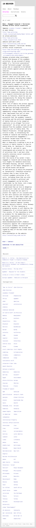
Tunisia (5, 499)
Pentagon (5, 470)
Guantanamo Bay (18, 400)
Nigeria (5, 454)
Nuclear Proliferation (10, 456)
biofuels (16, 318)
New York (16, 451)
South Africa (18, 487)
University (6, 504)
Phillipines (17, 470)
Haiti (4, 403)
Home (4, 9)
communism (6, 358)
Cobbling (5, 352)
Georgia (5, 397)
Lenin (15, 437)
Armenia (5, 307)
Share (5, 248)
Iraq (4, 428)
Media (4, 442)
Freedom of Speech (8, 389)
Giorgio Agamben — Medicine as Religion (15, 277)
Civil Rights (18, 349)
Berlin (5, 318)
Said (4, 485)
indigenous (6, 417)
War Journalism (7, 513)
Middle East (6, 445)
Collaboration (18, 352)
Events (23, 12)
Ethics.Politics (8, 380)
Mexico (16, 442)
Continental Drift (8, 360)
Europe (16, 380)
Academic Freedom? (15, 28)
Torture (16, 496)
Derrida (5, 375)
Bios (15, 321)
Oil (15, 459)
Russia (5, 482)
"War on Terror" (8, 287)
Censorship (17, 341)
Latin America (18, 434)
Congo (15, 358)
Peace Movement (18, 468)
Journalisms (15, 12)
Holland (16, 406)
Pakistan (16, 462)
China (4, 346)
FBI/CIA (16, 383)
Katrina (5, 434)
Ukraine (5, 501)
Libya (4, 439)
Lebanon (5, 437)
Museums (5, 448)
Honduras (16, 408)
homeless (5, 408)
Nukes (4, 459)
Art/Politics (18, 313)
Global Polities (19, 397)
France (16, 386)
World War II (18, 516)
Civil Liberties (8, 349)
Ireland (16, 428)
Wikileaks (6, 516)
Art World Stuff (8, 313)
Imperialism (17, 411)
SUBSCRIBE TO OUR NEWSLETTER (12, 245)
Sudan (15, 490)
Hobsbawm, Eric (7, 406)
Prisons (16, 473)
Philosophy (6, 473)
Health (16, 403)
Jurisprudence (18, 431)
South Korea (6, 490)
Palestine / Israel (9, 465)
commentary (17, 355)
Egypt (4, 377)
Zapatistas (17, 518)
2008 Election (7, 290)
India (15, 414)
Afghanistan (17, 296)
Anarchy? (5, 304)
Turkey (16, 499)
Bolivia (5, 327)
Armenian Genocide (8, 310)
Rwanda (16, 482)
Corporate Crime (8, 363)
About (10, 9)
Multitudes (17, 445)
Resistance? (6, 479)
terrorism (6, 493)
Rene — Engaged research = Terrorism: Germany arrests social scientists (16, 24)
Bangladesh (17, 315)
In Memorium (6, 414)
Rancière (16, 476)
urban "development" (9, 507)
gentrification (7, 394)
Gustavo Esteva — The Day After (12, 269)
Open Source (6, 462)
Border (5, 329)
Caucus (16, 338)
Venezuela (17, 510)
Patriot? (5, 468)
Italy (4, 431)
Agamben (16, 298)
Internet (16, 422)
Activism (5, 296)
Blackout (5, 324)
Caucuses (5, 341)
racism (5, 476)
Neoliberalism (7, 451)
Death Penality (7, 366)
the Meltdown (18, 493)
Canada (16, 335)
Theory (5, 496)
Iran (15, 425)
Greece (5, 400)
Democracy (6, 372)
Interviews (6, 425)
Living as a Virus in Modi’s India (13, 275)
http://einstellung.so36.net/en (14, 44)
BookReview (17, 327)
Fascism (5, 383)
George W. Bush (18, 394)
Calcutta (5, 332)
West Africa (17, 513)
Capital (5, 338)
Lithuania (17, 439)
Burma (15, 329)
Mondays (16, 9)
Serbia (16, 485)
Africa (5, 298)
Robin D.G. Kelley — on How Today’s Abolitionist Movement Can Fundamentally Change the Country (17, 264)
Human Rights (7, 411)
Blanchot (16, 324)
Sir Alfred (6, 487)
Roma (15, 479)
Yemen (4, 518)
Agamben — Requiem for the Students (13, 272)
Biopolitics (6, 321)
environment (17, 377)
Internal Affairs (8, 422)
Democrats (17, 372)
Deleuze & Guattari (9, 369)
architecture (18, 304)
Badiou (5, 315)
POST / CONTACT (7, 241)
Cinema (16, 346)
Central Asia (7, 343)
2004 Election (18, 287)
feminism (5, 386)
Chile (15, 343)
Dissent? (16, 375)
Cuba (15, 363)
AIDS (4, 301)
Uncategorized (18, 501)
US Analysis (6, 510)
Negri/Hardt (17, 448)
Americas (16, 301)
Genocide (16, 391)
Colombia (5, 355)
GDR (4, 391)
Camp (4, 335)
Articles (6, 12)
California (17, 332)
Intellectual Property (10, 420)
